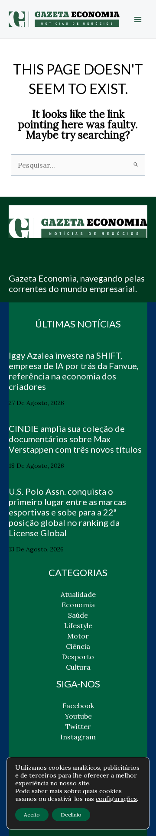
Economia (78, 604)
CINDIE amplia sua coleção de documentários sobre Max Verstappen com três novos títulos (75, 438)
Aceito (32, 814)
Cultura (78, 667)
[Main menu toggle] (137, 19)
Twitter (78, 726)
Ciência (78, 646)
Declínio (71, 814)
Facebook (78, 705)
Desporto (78, 656)
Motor (78, 636)
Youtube (78, 716)
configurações (116, 799)
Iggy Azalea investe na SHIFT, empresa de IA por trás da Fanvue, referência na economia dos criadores (74, 371)
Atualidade (78, 594)
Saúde (78, 615)
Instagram (78, 736)
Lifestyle (78, 625)
